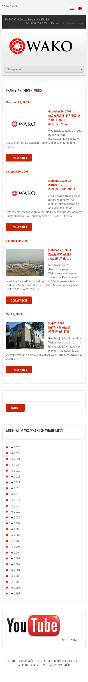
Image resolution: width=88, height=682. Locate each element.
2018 (17, 476)
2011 (17, 511)
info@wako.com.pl (72, 23)
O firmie (12, 661)
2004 (17, 552)
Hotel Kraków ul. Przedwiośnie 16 (60, 329)
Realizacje (74, 661)
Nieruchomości (57, 661)
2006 (17, 541)
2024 (17, 447)
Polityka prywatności (56, 665)
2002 (17, 564)
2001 (17, 570)
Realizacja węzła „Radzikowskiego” (60, 256)
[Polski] (72, 8)
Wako (5, 5)
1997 (17, 593)
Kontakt (35, 665)
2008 (17, 529)
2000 (17, 576)
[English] (80, 8)
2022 (17, 453)
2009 (17, 523)
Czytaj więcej (19, 158)
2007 (17, 535)
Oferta (41, 661)
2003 (17, 558)
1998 (17, 587)
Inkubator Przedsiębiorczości (61, 187)
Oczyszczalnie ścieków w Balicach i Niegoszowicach (64, 120)
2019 (17, 470)
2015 (17, 494)
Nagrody (23, 665)
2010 (17, 517)
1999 (17, 581)
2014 (17, 500)
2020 (17, 465)
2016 (17, 488)
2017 (17, 482)
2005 (17, 546)
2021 (17, 459)
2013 (17, 505)
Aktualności (26, 661)
